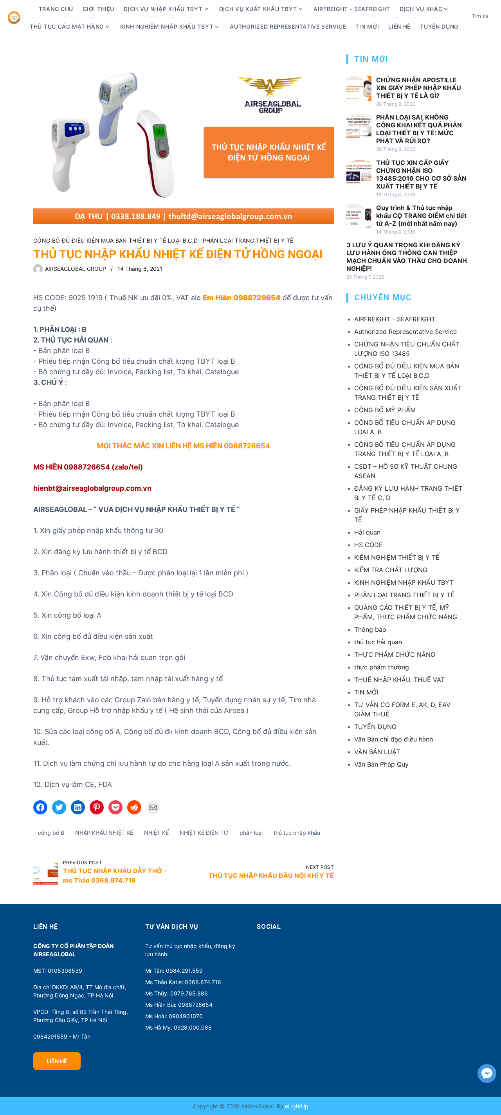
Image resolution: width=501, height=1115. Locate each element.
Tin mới (367, 26)
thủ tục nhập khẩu (297, 832)
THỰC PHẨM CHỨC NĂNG (394, 654)
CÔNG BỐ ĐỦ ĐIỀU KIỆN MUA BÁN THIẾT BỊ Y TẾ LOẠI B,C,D (115, 240)
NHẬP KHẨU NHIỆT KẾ (104, 832)
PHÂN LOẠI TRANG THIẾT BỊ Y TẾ (248, 240)
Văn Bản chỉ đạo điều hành (393, 739)
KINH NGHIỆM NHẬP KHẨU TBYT (404, 582)
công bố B (51, 832)
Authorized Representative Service (288, 26)
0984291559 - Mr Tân (61, 1036)
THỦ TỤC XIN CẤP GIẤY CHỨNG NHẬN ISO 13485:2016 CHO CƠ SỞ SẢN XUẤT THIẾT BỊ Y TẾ (421, 174)
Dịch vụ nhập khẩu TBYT (163, 8)
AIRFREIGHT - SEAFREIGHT (352, 8)
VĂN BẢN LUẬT (377, 752)
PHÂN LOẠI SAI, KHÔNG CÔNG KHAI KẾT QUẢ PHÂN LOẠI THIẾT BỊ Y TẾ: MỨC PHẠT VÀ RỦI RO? (419, 129)
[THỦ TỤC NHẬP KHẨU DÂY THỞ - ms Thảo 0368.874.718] (45, 872)
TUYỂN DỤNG (439, 26)
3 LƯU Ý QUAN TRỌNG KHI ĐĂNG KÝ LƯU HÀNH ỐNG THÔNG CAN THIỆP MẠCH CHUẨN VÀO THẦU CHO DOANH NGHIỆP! (406, 256)
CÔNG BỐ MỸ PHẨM (385, 410)
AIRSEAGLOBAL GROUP (75, 268)
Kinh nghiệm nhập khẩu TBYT (166, 26)
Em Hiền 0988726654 (242, 298)
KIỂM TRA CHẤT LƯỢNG (390, 570)
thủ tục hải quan (378, 642)
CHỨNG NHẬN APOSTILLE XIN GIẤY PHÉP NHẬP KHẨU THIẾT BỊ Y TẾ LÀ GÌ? (418, 88)
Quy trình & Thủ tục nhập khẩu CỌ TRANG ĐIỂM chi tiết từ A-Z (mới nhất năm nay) (421, 215)
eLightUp (295, 1106)
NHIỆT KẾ (156, 832)
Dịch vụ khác (421, 8)
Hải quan (367, 532)
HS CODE (368, 545)
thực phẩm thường (381, 667)
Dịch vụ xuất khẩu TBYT (258, 8)
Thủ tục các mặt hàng (67, 26)
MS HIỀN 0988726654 (231, 446)
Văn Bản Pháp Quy (381, 764)
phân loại (251, 832)
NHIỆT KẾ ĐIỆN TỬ (204, 832)
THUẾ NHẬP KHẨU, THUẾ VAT (399, 680)
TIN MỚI (366, 692)
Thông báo (370, 629)
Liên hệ (399, 26)
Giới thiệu (98, 8)
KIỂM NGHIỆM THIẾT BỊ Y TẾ (397, 557)
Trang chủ (56, 8)
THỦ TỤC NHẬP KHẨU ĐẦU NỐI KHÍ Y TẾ (271, 875)
